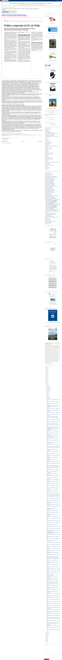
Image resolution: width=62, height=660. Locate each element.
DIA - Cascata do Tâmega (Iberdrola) (50, 189)
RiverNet (46, 212)
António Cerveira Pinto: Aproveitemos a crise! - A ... (53, 493)
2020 (46, 374)
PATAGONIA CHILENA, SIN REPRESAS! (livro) (51, 197)
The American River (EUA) (48, 215)
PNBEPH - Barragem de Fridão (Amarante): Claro (52, 465)
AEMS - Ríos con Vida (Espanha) (49, 174)
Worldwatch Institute (47, 220)
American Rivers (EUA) (48, 175)
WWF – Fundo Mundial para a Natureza (50, 221)
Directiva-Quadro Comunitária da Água (50, 190)
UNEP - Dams (47, 218)
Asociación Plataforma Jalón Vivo (49, 132)
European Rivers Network (48, 193)
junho (47, 393)
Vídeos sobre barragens (48, 219)
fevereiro (48, 398)
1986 (46, 641)
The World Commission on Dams (49, 216)
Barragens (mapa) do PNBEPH (49, 185)
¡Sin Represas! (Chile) (48, 223)
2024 (46, 369)
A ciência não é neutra (48, 173)
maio (47, 394)
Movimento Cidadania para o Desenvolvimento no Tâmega (31, 3)
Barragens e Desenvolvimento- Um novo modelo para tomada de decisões (52, 322)
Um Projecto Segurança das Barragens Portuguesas (52, 217)
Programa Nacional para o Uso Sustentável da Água (52, 211)
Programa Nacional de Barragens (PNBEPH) (51, 210)
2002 (46, 640)
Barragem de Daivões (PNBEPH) (49, 180)
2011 (46, 384)
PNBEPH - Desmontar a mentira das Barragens (52, 557)
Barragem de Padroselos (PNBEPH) (50, 183)
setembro (48, 390)
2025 (46, 368)
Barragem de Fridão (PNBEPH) (49, 181)
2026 (46, 367)
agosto (48, 391)
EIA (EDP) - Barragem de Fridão (49, 191)
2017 (46, 377)
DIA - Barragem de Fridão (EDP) (49, 188)
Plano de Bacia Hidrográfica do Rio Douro (50, 198)
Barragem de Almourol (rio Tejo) (49, 178)
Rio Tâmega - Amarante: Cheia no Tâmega (52, 416)
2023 (46, 370)
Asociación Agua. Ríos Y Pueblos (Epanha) (51, 176)
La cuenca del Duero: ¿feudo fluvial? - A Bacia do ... (53, 622)
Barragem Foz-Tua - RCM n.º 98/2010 (50, 184)
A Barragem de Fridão (48, 128)
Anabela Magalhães (47, 131)
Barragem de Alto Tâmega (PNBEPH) (50, 179)
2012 (46, 383)
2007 (46, 635)
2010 (46, 385)
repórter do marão (4, 133)
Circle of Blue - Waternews (48, 187)
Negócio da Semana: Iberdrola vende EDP (52, 423)
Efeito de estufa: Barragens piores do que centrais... (53, 617)
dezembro (48, 386)
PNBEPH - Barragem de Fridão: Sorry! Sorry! (52, 556)
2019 (46, 375)
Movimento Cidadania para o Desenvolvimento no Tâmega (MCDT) (53, 343)
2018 (46, 376)
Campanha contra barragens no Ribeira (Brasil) (51, 186)
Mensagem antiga (40, 141)
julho (47, 392)
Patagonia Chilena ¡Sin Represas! (49, 196)
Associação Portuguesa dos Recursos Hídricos (51, 177)
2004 (46, 639)
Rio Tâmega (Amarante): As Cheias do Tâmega (52, 405)
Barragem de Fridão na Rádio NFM (49, 135)
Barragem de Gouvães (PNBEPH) (49, 182)
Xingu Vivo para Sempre (48, 222)
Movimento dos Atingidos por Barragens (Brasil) (51, 195)
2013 (46, 382)
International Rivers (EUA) (48, 194)
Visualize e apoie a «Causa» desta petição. (52, 49)
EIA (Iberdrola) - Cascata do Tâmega (50, 192)
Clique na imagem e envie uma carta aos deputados (52, 33)
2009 (46, 633)
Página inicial (23, 141)
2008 (46, 634)
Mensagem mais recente (5, 141)
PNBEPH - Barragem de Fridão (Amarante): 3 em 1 (53, 466)
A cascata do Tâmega (48, 129)
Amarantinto (46, 130)
